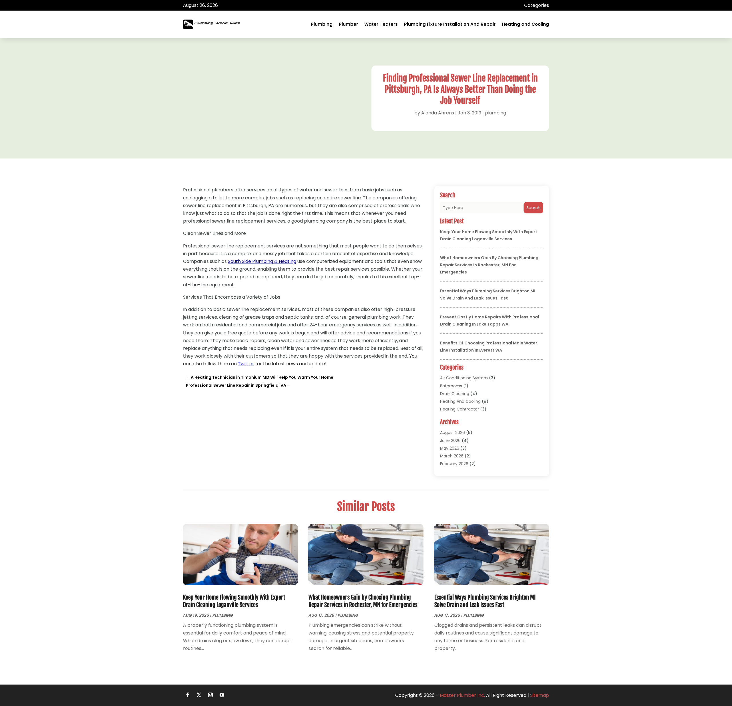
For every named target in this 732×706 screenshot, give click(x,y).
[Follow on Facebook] (187, 694)
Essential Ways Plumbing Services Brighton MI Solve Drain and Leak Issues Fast (485, 601)
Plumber (348, 24)
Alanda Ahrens (437, 113)
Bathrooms (451, 386)
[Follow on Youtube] (221, 694)
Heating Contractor (459, 409)
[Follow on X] (199, 694)
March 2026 (452, 456)
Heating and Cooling (525, 24)
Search (533, 208)
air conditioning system (464, 378)
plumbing (495, 113)
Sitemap (539, 695)
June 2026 (450, 440)
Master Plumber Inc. (462, 695)
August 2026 (452, 432)
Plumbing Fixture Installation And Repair (450, 24)
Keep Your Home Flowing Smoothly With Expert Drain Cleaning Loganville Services (234, 601)
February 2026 (454, 464)
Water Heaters (381, 24)
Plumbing (322, 24)
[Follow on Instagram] (210, 694)
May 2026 (449, 448)
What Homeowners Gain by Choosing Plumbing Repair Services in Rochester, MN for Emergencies (489, 265)
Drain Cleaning (454, 393)
